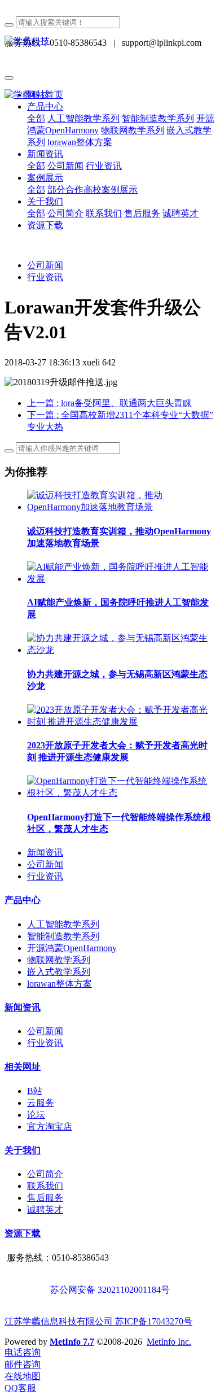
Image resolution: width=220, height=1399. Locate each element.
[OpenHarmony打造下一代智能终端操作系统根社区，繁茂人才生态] (121, 792)
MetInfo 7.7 (72, 1341)
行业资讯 (45, 277)
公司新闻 (45, 265)
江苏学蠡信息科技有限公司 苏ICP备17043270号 (98, 1321)
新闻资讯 (45, 852)
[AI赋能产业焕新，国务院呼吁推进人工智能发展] (121, 578)
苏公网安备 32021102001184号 (110, 1290)
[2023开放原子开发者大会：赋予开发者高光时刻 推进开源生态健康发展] (121, 721)
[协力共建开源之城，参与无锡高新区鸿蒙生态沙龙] (121, 650)
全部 (36, 118)
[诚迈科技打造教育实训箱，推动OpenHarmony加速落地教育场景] (121, 507)
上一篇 (109, 403)
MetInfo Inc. (169, 1341)
